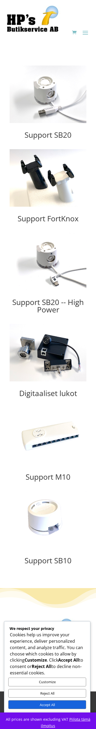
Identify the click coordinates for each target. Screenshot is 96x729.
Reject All (47, 693)
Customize (47, 681)
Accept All (47, 704)
